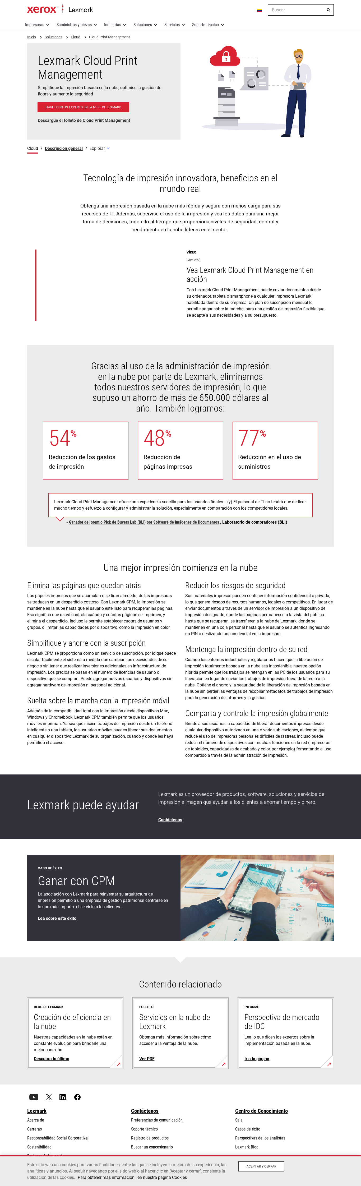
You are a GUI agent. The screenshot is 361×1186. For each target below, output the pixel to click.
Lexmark (37, 1111)
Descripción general (64, 148)
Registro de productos (150, 1138)
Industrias (112, 24)
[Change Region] (259, 10)
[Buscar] (328, 10)
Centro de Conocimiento (261, 1111)
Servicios (172, 24)
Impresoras (34, 24)
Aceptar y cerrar (261, 1166)
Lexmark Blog (246, 1147)
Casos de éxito (247, 1129)
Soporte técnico (205, 24)
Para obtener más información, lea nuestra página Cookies (132, 1177)
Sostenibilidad (39, 1147)
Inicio (59, 8)
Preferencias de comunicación (157, 1120)
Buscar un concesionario (152, 1147)
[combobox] (301, 10)
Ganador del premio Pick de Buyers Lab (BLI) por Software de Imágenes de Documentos (144, 522)
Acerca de (35, 1120)
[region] (180, 1170)
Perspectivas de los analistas (260, 1138)
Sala (239, 1120)
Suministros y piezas (74, 24)
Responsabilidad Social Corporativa (57, 1138)
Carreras (34, 1129)
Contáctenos (145, 1111)
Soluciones (142, 24)
